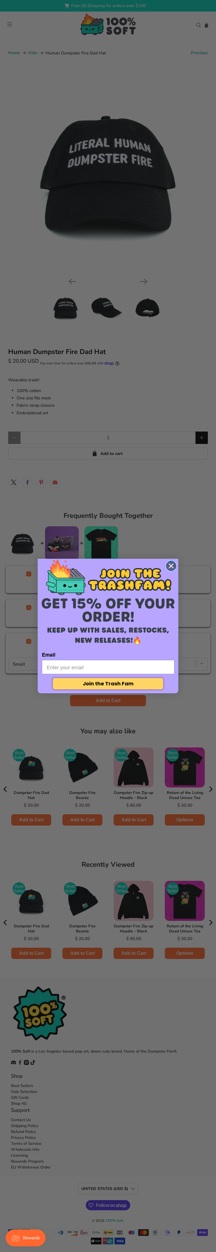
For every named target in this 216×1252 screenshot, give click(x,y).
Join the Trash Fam (108, 683)
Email (48, 654)
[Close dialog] (171, 566)
